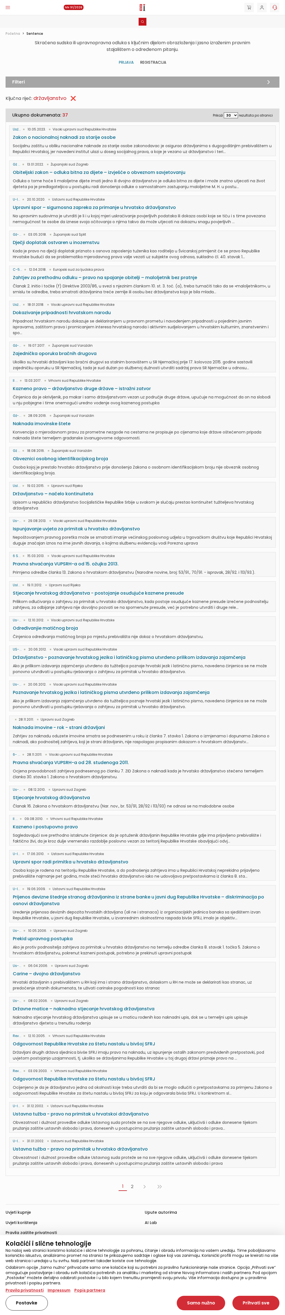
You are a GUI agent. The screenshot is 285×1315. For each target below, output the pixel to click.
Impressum (59, 1290)
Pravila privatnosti (25, 1290)
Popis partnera (89, 1290)
